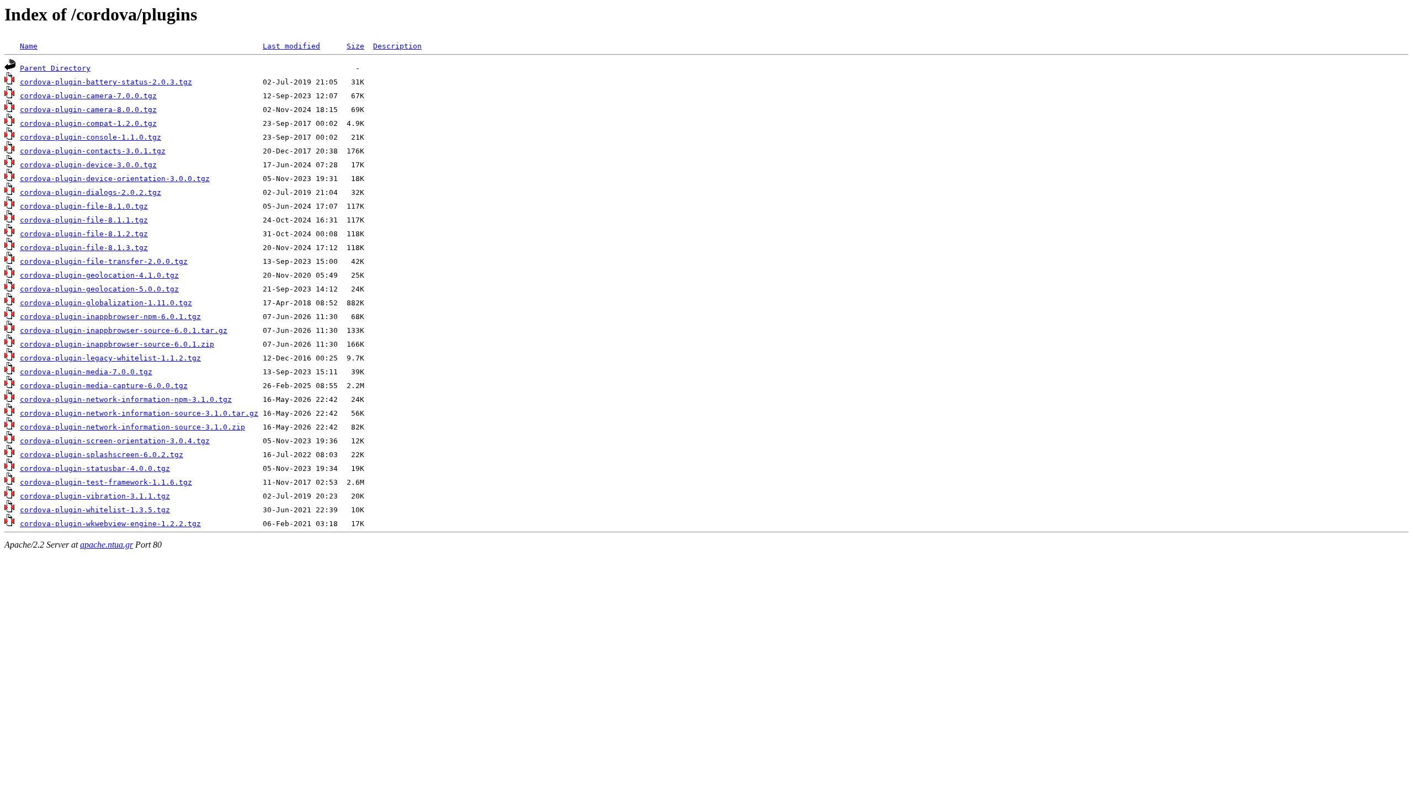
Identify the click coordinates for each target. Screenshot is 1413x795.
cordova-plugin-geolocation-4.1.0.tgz (99, 275)
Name (29, 46)
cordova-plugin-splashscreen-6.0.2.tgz (101, 455)
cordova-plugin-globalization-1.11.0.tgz (106, 303)
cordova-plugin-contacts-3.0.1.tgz (93, 151)
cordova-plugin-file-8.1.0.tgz (84, 206)
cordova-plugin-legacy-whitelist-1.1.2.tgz (110, 358)
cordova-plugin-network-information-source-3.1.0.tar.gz (139, 413)
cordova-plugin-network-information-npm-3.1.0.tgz (126, 399)
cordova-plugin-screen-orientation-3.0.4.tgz (115, 441)
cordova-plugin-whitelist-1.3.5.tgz (95, 510)
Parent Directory (55, 68)
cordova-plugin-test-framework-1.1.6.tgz (106, 482)
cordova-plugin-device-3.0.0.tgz (88, 165)
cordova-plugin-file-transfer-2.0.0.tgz (104, 261)
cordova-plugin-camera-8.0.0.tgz (88, 109)
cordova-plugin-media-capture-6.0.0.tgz (104, 385)
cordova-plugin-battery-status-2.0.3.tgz (106, 82)
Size (355, 46)
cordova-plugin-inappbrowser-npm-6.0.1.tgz (110, 316)
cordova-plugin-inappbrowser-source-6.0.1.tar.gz (123, 330)
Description (397, 46)
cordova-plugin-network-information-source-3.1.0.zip (132, 427)
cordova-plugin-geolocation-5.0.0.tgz (99, 289)
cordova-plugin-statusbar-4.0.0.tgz (95, 468)
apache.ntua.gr (106, 544)
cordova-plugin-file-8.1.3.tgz (84, 247)
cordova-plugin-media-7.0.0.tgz (86, 372)
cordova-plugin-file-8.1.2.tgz (84, 234)
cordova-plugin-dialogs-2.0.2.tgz (90, 192)
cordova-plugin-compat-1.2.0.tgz (88, 123)
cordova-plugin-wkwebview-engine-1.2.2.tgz (110, 524)
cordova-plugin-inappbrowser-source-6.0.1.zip (117, 344)
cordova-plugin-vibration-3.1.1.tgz (95, 496)
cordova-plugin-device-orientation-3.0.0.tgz (115, 178)
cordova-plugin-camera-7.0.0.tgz (88, 96)
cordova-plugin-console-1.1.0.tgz (90, 137)
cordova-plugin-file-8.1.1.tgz (84, 220)
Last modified (291, 46)
